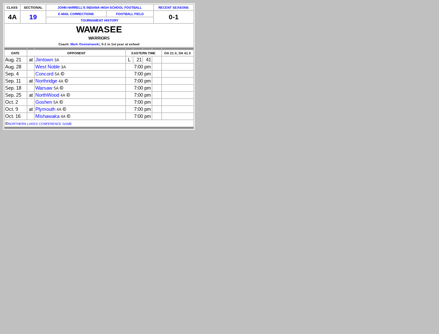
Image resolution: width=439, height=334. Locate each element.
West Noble (47, 66)
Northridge (46, 81)
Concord (44, 73)
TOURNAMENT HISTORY (100, 20)
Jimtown (44, 59)
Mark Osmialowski (85, 44)
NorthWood (47, 95)
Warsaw (43, 88)
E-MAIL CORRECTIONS (76, 14)
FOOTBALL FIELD (130, 14)
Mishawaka (47, 116)
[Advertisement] (28, 236)
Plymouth (45, 109)
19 (33, 17)
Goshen (43, 102)
